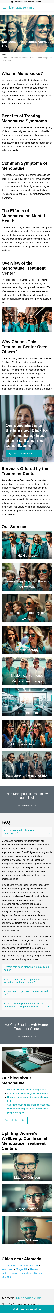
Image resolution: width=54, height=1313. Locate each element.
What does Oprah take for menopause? (26, 1090)
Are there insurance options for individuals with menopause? (22, 980)
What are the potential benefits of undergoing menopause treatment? (23, 1005)
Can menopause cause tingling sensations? (28, 1105)
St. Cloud (6, 1277)
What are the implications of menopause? (20, 832)
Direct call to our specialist (25, 453)
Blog (4, 1304)
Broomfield (26, 1273)
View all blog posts (14, 1120)
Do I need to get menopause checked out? (26, 993)
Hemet (33, 1269)
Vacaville (33, 1265)
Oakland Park (8, 1265)
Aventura (22, 1265)
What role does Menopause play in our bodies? (26, 968)
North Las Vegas (10, 1273)
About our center (32, 1304)
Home (4, 55)
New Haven (7, 1269)
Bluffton (38, 1273)
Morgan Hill (21, 1269)
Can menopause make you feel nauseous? (28, 1093)
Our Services (15, 1304)
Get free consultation (27, 805)
